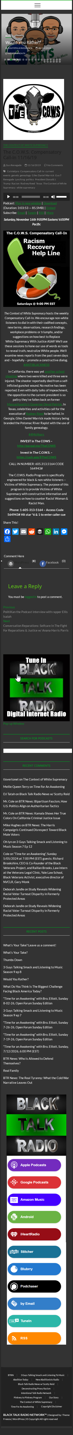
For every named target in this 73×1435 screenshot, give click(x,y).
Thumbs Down (12, 960)
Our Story (54, 1397)
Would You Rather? (23, 42)
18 (57, 60)
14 (45, 60)
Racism (15, 183)
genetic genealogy (21, 175)
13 (42, 60)
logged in (31, 597)
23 (54, 62)
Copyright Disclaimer (51, 1406)
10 (32, 60)
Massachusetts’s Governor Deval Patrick (34, 404)
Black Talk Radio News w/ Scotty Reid (44, 794)
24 (57, 62)
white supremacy (26, 187)
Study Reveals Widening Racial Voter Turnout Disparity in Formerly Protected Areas (32, 893)
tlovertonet (11, 779)
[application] (36, 197)
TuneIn (31, 213)
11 (35, 60)
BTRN (11, 1375)
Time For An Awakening (49, 786)
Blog (8, 36)
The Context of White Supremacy (25, 145)
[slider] (62, 196)
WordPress (21, 562)
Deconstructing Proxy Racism (36, 1388)
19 (60, 60)
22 (51, 62)
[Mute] (53, 197)
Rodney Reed (27, 183)
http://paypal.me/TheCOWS (36, 446)
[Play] (8, 197)
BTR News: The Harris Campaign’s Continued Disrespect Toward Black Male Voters (35, 829)
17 (54, 60)
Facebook (52, 562)
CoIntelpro (13, 171)
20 (45, 62)
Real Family (11, 1070)
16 (51, 60)
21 (48, 62)
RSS (41, 213)
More (50, 213)
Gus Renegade (13, 165)
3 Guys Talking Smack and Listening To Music (42, 1375)
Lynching (20, 179)
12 (39, 60)
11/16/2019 (34, 165)
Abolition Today (20, 1379)
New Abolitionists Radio (47, 1379)
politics (30, 179)
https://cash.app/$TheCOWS (36, 457)
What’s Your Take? (15, 952)
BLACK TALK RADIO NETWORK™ (25, 1414)
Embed (50, 208)
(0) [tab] (25, 561)
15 (48, 60)
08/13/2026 (44, 48)
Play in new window (28, 203)
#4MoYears (36, 434)
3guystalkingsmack (20, 48)
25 (60, 62)
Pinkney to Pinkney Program (28, 1397)
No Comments (16, 53)
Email (21, 213)
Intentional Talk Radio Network (36, 1393)
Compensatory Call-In (32, 171)
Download (50, 203)
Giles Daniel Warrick (43, 175)
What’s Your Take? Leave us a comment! (29, 945)
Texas (39, 183)
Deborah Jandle (13, 889)
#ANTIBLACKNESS (36, 365)
